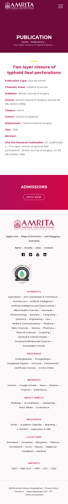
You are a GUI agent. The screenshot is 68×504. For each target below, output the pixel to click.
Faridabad (27, 451)
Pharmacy (48, 328)
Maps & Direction (31, 236)
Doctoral (36, 363)
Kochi (28, 446)
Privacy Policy (51, 488)
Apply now (12, 236)
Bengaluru (41, 442)
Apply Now (34, 197)
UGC (45, 468)
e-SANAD (22, 429)
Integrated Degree (17, 363)
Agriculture (14, 296)
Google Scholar (27, 385)
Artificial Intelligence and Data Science (32, 305)
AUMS (14, 424)
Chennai (54, 442)
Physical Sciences (26, 332)
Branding (50, 424)
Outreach (34, 240)
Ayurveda (47, 310)
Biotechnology (18, 314)
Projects (25, 389)
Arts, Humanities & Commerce (40, 296)
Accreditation (31, 403)
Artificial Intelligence (41, 301)
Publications (37, 42)
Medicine (48, 323)
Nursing (35, 328)
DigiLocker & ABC (41, 429)
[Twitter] (30, 254)
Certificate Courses (25, 367)
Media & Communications (26, 323)
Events (28, 247)
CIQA (53, 468)
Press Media (26, 407)
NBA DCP (25, 468)
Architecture (20, 301)
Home (24, 42)
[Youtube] (37, 254)
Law (47, 319)
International (51, 363)
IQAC (14, 468)
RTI (51, 491)
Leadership (48, 403)
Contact (48, 247)
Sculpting (44, 332)
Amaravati (27, 442)
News (18, 247)
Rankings (16, 403)
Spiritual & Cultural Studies (32, 337)
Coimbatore (15, 446)
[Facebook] (23, 254)
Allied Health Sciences (26, 310)
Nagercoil (51, 446)
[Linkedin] (45, 254)
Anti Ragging (52, 236)
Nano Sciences (20, 328)
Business (35, 314)
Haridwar (41, 451)
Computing (49, 314)
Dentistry (21, 319)
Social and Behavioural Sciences (33, 341)
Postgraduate (42, 359)
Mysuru (39, 446)
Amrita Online (46, 367)
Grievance (19, 491)
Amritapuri (12, 442)
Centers (12, 385)
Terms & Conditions (34, 495)
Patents (53, 385)
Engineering (35, 319)
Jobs (38, 247)
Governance (42, 407)
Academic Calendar (31, 424)
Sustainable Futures (34, 345)
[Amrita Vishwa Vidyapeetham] (19, 6)
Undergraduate (23, 359)
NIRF (37, 468)
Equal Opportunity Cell (36, 491)
